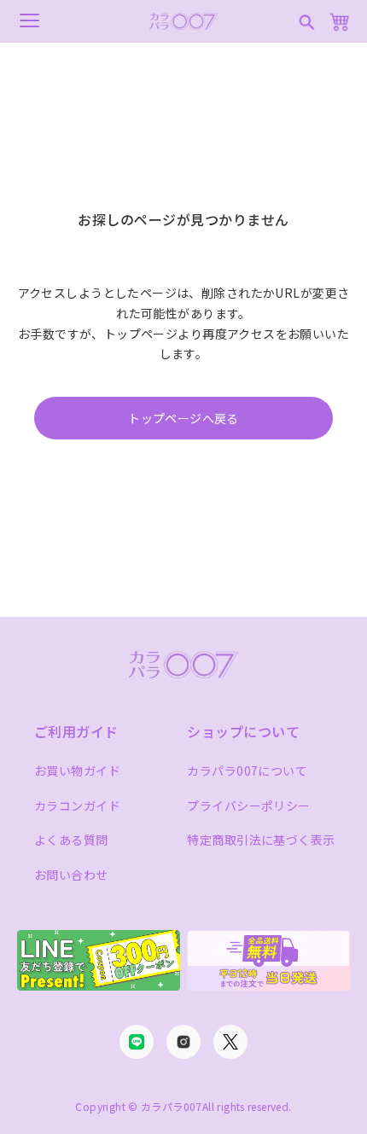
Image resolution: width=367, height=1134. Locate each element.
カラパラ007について (247, 770)
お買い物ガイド (77, 770)
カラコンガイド (77, 805)
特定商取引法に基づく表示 (261, 839)
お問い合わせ (71, 874)
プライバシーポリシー (248, 805)
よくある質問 (71, 839)
